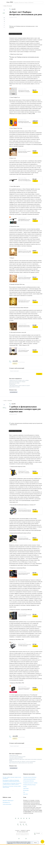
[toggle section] (13, 790)
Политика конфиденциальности (22, 834)
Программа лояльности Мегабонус (29, 777)
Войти (11, 2)
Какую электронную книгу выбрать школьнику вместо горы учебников (21, 762)
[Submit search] (42, 3)
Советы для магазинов (7, 804)
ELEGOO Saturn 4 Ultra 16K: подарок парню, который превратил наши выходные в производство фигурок (25, 760)
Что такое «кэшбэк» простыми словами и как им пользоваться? (12, 778)
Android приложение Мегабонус (29, 779)
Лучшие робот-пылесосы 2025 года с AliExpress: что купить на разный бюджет (22, 761)
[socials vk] (18, 825)
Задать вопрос (26, 788)
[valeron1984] (10, 9)
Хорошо (35, 842)
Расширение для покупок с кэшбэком (30, 782)
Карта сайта (25, 794)
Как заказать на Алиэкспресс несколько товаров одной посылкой (12, 787)
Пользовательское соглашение (22, 833)
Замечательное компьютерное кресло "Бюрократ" (17, 381)
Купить (35, 122)
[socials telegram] (26, 825)
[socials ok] (21, 825)
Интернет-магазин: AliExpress (22, 149)
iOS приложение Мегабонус (28, 780)
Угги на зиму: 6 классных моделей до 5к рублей (17, 756)
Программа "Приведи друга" (8, 800)
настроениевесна (13, 392)
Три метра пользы (12, 384)
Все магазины (26, 790)
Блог (24, 792)
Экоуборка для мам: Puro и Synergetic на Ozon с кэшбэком (19, 380)
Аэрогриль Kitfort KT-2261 (13, 755)
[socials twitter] (23, 825)
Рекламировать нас (6, 802)
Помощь (24, 786)
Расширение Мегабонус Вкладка (29, 784)
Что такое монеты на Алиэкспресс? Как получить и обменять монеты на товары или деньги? (12, 784)
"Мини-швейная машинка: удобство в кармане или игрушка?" (19, 385)
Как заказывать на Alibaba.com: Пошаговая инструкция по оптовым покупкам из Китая (11, 781)
